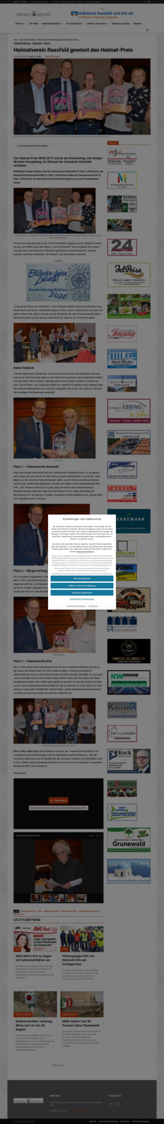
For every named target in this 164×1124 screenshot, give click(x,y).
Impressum (93, 606)
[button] (82, 578)
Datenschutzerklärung (85, 551)
